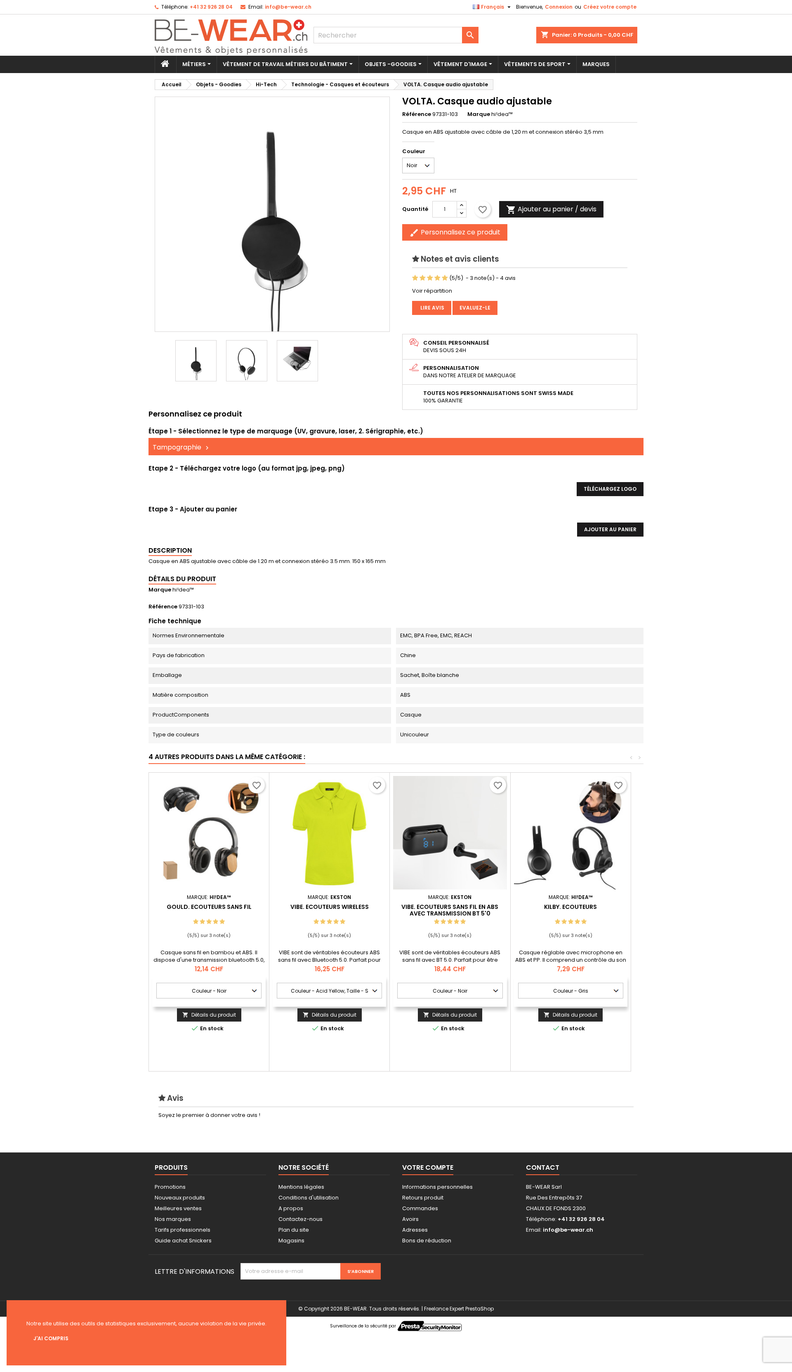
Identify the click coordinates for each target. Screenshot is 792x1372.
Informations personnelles (437, 1187)
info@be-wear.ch (288, 6)
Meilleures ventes (178, 1208)
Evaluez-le (475, 307)
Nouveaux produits (180, 1198)
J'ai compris (50, 1338)
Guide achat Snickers (183, 1240)
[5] (445, 278)
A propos (290, 1208)
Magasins (291, 1240)
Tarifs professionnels (182, 1230)
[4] (437, 278)
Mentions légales (301, 1187)
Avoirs (410, 1219)
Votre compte (427, 1167)
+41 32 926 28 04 (211, 6)
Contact (542, 1167)
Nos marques (173, 1219)
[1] (415, 278)
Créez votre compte (609, 6)
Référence (416, 114)
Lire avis (431, 307)
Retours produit (422, 1198)
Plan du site (293, 1230)
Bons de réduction (426, 1240)
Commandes (420, 1208)
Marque (478, 114)
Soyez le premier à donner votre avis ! (209, 1115)
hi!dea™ (183, 590)
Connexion (559, 6)
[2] (423, 278)
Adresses (415, 1230)
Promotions (170, 1187)
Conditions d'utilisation (308, 1198)
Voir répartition (432, 291)
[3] (430, 278)
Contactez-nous (300, 1219)
